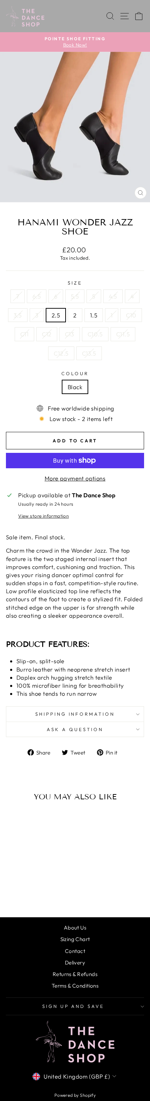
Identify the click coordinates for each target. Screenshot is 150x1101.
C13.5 (89, 353)
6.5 (36, 296)
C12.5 (61, 353)
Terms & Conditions (75, 985)
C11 (24, 334)
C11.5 (123, 334)
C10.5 (95, 334)
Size (75, 283)
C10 (131, 315)
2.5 (56, 315)
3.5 (18, 315)
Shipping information (75, 714)
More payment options (75, 478)
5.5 (75, 296)
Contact (75, 951)
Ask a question (75, 729)
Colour (75, 373)
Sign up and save (73, 1006)
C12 (46, 334)
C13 (69, 334)
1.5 (93, 315)
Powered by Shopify (75, 1095)
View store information (43, 516)
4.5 (113, 296)
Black (75, 387)
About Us (75, 927)
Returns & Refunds (75, 974)
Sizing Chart (75, 939)
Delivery (75, 962)
